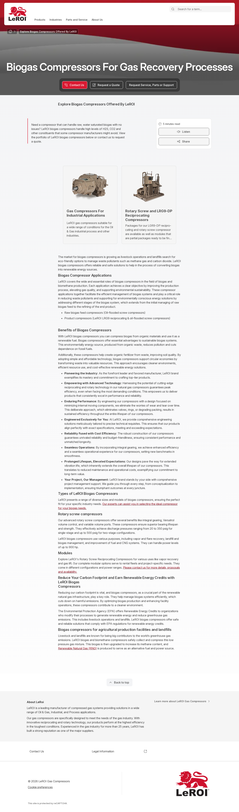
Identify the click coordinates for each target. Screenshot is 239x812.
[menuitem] (39, 20)
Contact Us (37, 751)
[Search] (173, 9)
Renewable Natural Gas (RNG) (77, 648)
